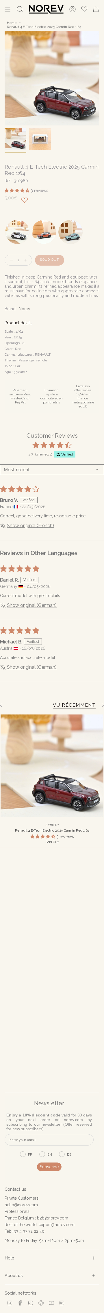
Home (11, 23)
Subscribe (49, 1167)
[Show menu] (7, 9)
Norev (24, 308)
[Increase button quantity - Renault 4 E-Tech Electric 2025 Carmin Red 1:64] (26, 260)
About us (14, 1275)
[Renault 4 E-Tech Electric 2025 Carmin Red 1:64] (52, 765)
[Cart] (96, 9)
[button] (18, 190)
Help (9, 1257)
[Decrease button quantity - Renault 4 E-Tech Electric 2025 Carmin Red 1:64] (10, 260)
